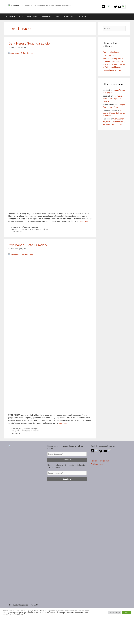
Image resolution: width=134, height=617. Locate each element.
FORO (57, 17)
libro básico (43, 229)
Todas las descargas (30, 227)
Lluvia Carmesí (109, 55)
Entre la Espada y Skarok (113, 58)
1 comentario (15, 433)
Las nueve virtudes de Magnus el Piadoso (112, 98)
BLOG (21, 17)
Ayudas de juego (16, 227)
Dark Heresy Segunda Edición (30, 43)
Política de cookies (98, 464)
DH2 (29, 229)
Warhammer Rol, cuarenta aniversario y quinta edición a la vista (114, 121)
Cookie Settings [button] (115, 613)
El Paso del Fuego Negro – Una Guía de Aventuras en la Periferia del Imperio (114, 64)
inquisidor (35, 229)
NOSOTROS (68, 17)
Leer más (84, 221)
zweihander (35, 431)
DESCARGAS (32, 17)
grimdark (18, 431)
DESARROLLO (46, 17)
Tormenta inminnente (111, 52)
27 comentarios (16, 231)
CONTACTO (81, 17)
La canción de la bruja (112, 70)
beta (12, 431)
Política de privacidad (100, 461)
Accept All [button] (127, 613)
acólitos (13, 229)
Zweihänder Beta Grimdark (27, 245)
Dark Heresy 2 (22, 229)
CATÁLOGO (10, 17)
